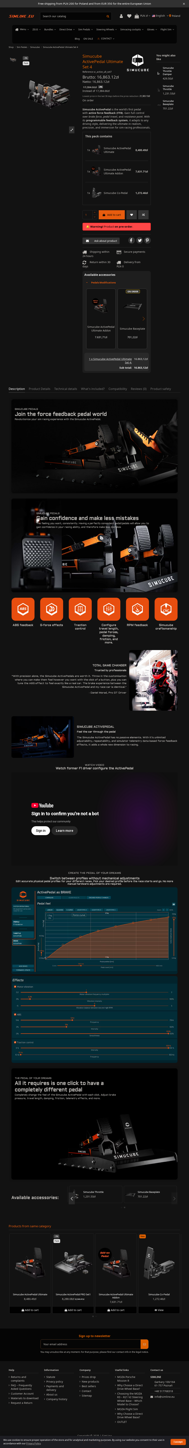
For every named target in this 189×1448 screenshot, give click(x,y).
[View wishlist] (129, 16)
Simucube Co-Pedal (116, 193)
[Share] (131, 240)
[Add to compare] (143, 214)
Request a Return (21, 1403)
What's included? (93, 389)
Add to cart (114, 214)
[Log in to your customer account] (121, 16)
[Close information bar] (184, 4)
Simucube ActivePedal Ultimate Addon (117, 171)
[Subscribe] (144, 1344)
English (160, 15)
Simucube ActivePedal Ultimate (117, 150)
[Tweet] (139, 240)
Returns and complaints (18, 1378)
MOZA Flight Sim (127, 1409)
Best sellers (89, 1386)
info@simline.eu (164, 1396)
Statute (50, 1377)
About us (51, 1394)
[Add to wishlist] (131, 214)
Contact (86, 1391)
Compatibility (118, 389)
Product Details (39, 389)
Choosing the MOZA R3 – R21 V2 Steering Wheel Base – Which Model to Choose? (130, 1399)
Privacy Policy (33, 1443)
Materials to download (25, 1398)
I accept (178, 1441)
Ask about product (105, 241)
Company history (56, 1399)
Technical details (65, 389)
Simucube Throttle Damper (168, 71)
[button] (71, 129)
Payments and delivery (55, 1388)
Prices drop (89, 1377)
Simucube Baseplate (132, 328)
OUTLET (122, 1422)
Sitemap (87, 1395)
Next (143, 319)
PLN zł (144, 15)
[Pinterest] (147, 240)
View (160, 1310)
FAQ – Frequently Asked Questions (21, 1387)
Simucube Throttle (168, 87)
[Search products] (108, 16)
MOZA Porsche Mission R (126, 1378)
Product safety (160, 389)
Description (17, 389)
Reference (88, 71)
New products (90, 1381)
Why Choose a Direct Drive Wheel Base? (130, 1387)
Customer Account (22, 1393)
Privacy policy (54, 1381)
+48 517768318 (163, 1391)
